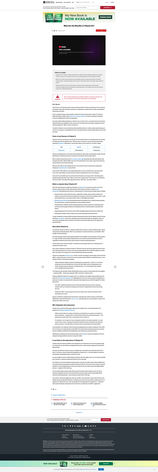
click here (63, 449)
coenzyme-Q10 (68, 255)
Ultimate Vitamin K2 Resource (67, 310)
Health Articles (65, 437)
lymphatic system (63, 167)
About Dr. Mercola (65, 434)
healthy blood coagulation (64, 278)
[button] (107, 7)
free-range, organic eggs (77, 159)
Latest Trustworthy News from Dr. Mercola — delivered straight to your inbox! (63, 420)
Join (81, 412)
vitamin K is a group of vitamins (78, 116)
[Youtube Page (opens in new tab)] (85, 426)
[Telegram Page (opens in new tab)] (70, 426)
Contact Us (64, 436)
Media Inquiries (76, 434)
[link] (52, 30)
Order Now (106, 463)
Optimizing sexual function (61, 200)
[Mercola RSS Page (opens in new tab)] (95, 426)
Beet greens (61, 150)
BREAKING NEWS (59, 2)
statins (84, 334)
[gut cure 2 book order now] (79, 22)
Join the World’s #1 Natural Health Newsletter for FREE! (54, 6)
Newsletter (91, 434)
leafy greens (61, 143)
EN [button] (107, 2)
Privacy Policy (85, 469)
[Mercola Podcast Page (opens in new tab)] (93, 426)
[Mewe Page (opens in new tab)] (78, 426)
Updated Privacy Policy (83, 455)
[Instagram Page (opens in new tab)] (65, 426)
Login (77, 412)
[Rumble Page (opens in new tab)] (91, 426)
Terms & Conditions (74, 455)
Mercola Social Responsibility (79, 437)
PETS (73, 2)
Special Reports (92, 437)
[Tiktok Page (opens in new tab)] (83, 426)
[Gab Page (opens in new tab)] (73, 426)
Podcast (90, 436)
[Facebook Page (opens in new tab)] (63, 426)
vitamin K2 (82, 187)
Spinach (79, 147)
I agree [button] (101, 469)
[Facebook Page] (51, 392)
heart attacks (61, 218)
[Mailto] (53, 392)
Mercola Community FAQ (78, 436)
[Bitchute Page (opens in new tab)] (88, 426)
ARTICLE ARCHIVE (67, 2)
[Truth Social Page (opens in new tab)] (75, 426)
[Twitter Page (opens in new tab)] (67, 426)
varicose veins (74, 298)
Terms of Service (93, 469)
